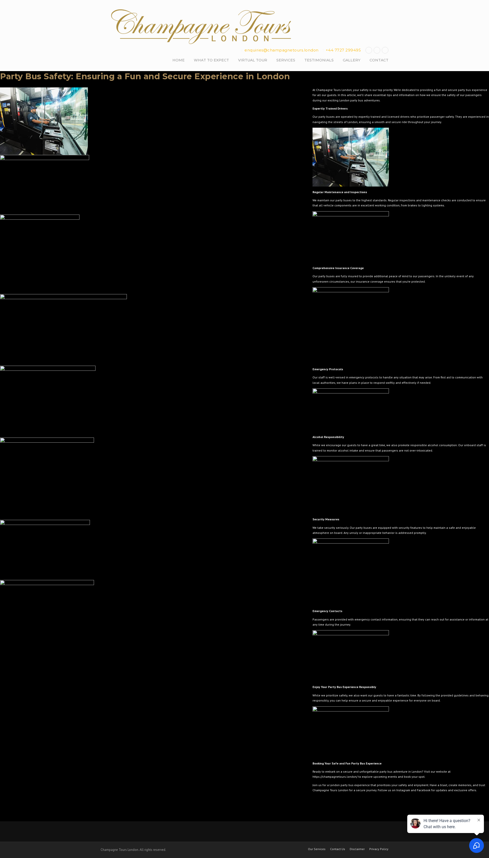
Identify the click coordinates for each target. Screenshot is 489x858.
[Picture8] (151, 611)
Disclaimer (357, 849)
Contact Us (337, 849)
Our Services (316, 849)
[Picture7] (151, 550)
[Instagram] (377, 50)
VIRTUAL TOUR (252, 60)
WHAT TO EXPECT (211, 60)
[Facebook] (368, 50)
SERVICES (285, 60)
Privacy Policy (378, 849)
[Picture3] (151, 254)
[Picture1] (151, 121)
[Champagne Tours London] (202, 27)
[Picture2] (151, 185)
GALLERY (351, 60)
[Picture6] (151, 479)
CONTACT (379, 60)
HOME (178, 60)
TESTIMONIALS (319, 60)
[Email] (385, 50)
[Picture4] (151, 330)
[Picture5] (151, 402)
